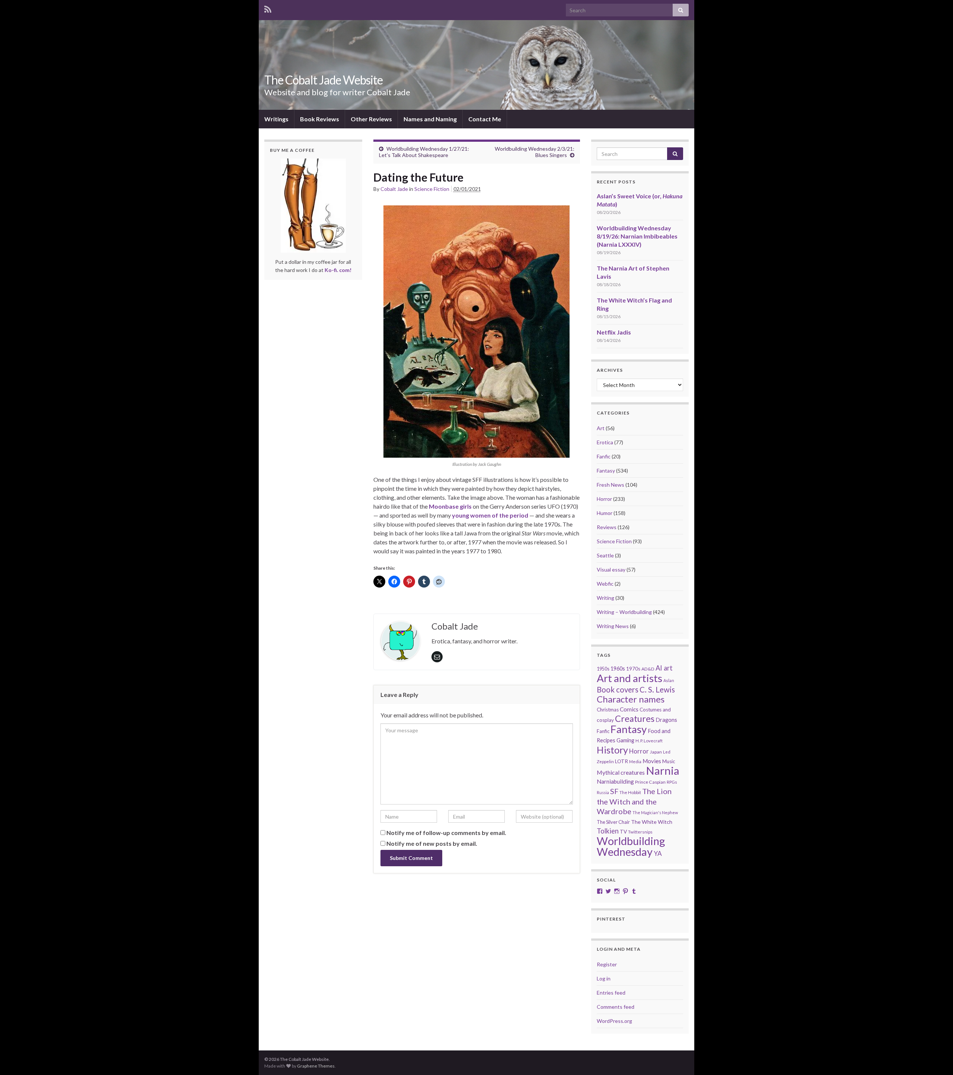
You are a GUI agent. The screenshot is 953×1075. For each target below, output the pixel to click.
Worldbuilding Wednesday (631, 846)
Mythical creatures (621, 772)
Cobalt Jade (394, 189)
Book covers (617, 689)
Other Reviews (371, 118)
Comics (629, 709)
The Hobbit (630, 792)
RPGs (672, 782)
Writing (605, 598)
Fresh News (610, 484)
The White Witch (651, 822)
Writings (276, 118)
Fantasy (606, 470)
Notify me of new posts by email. (431, 843)
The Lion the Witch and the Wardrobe (634, 801)
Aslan (668, 680)
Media (635, 761)
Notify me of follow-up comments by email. (446, 832)
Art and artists (629, 678)
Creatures (634, 718)
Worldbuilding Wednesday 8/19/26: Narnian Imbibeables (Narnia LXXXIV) (637, 236)
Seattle (605, 555)
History (612, 749)
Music (668, 761)
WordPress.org (614, 1021)
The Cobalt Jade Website (323, 80)
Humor (604, 513)
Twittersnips (640, 831)
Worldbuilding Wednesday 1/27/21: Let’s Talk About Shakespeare (424, 151)
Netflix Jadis (614, 332)
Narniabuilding (615, 781)
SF (614, 791)
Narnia (662, 770)
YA (658, 853)
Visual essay (611, 569)
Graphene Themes (316, 1066)
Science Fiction (431, 189)
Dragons (666, 720)
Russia (603, 792)
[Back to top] (936, 1058)
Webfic (605, 583)
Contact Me (484, 118)
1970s (633, 669)
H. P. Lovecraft (649, 740)
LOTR (621, 761)
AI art (664, 668)
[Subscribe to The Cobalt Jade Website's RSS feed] (267, 8)
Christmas (608, 710)
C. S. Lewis (657, 689)
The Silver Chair (613, 822)
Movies (652, 761)
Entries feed (611, 992)
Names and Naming (430, 118)
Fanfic (604, 456)
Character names (630, 699)
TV (623, 832)
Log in (604, 978)
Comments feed (615, 1007)
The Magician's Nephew (655, 812)
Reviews (606, 527)
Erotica (605, 442)
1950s (603, 669)
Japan (656, 752)
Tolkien (608, 831)
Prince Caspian (650, 782)
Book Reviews (319, 118)
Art (601, 428)
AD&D (647, 669)
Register (607, 964)
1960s (618, 668)
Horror (604, 499)
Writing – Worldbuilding (624, 612)
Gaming (625, 740)
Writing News (613, 626)
